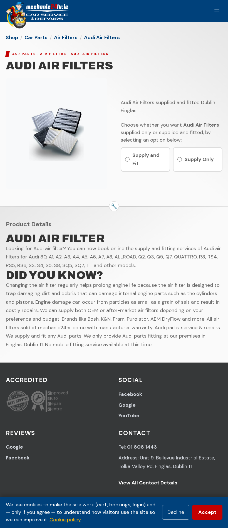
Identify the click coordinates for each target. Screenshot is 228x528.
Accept (207, 512)
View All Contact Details (147, 482)
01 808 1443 (142, 447)
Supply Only (199, 159)
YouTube (128, 415)
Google (127, 405)
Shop (12, 37)
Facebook (130, 394)
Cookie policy (65, 519)
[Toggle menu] (216, 11)
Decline (175, 512)
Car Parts (36, 37)
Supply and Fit (146, 159)
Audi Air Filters (102, 37)
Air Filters (66, 37)
